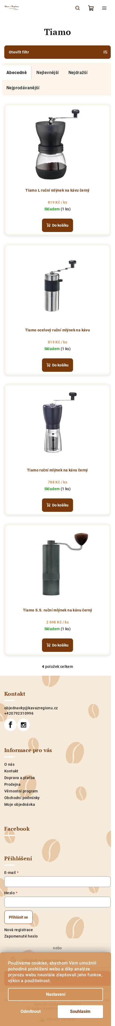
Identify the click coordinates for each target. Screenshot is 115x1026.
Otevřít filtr (19, 52)
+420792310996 (18, 713)
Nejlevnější (47, 72)
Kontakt (11, 771)
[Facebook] (10, 725)
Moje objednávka (19, 804)
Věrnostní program (21, 791)
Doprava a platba (19, 778)
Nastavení (55, 994)
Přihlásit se (18, 917)
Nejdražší (78, 72)
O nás (9, 764)
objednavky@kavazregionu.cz (31, 708)
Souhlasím (80, 1011)
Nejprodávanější (22, 87)
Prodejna (12, 784)
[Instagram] (23, 725)
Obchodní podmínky (22, 798)
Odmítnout (31, 1011)
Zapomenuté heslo (21, 936)
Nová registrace (18, 930)
